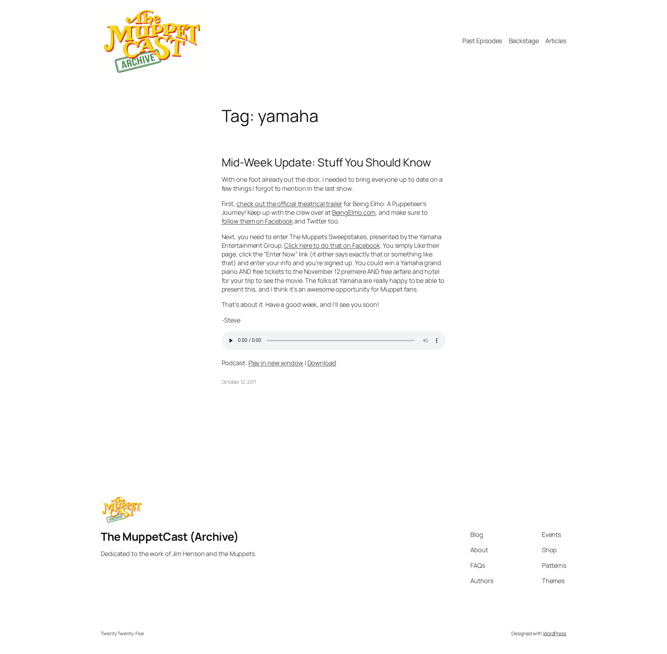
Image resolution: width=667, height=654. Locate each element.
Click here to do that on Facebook (332, 245)
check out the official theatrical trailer (289, 203)
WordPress (554, 633)
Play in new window (275, 363)
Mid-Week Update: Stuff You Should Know (326, 162)
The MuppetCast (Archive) (170, 536)
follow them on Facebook (257, 221)
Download (321, 363)
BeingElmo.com (354, 212)
